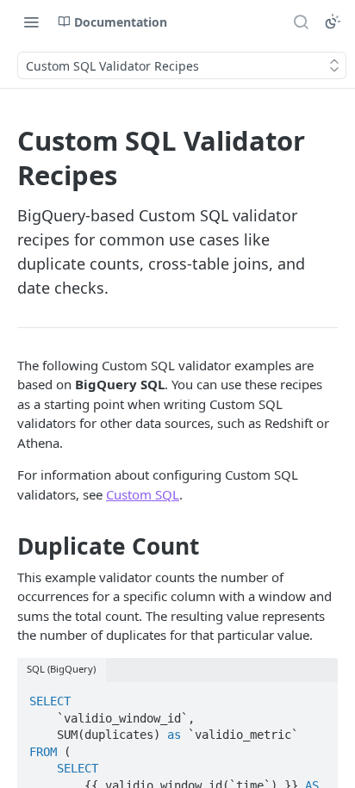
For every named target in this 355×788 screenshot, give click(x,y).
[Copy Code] (317, 695)
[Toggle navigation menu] (31, 21)
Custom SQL (142, 494)
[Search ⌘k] (301, 21)
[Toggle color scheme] (332, 21)
